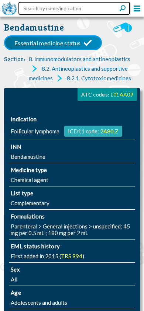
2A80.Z (109, 131)
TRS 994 (71, 256)
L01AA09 (122, 94)
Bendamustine (34, 27)
